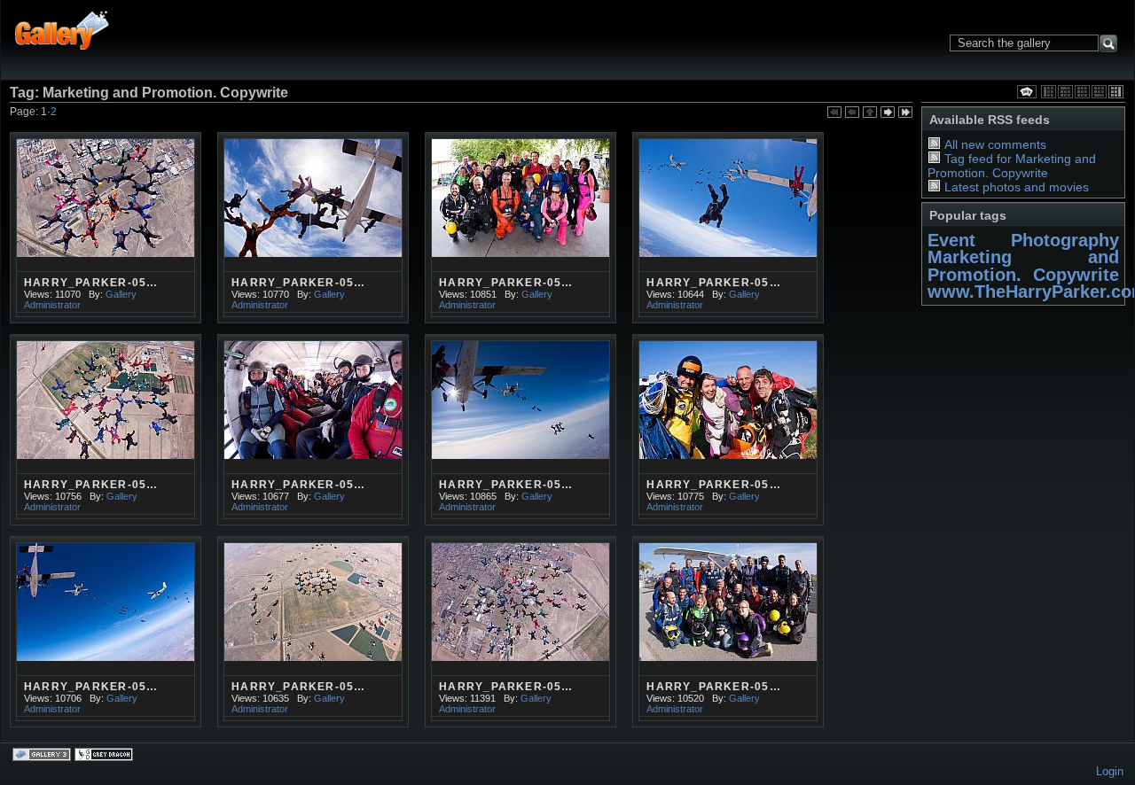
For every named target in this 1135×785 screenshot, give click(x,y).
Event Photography (1023, 240)
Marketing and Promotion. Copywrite (1023, 265)
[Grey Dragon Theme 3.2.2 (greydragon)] (105, 756)
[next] (888, 113)
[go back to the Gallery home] (62, 29)
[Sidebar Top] (1065, 91)
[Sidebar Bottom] (1099, 91)
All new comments (995, 144)
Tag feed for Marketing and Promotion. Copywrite (1012, 166)
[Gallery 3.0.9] (43, 756)
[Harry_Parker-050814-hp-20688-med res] (313, 631)
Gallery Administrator (80, 299)
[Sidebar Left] (1048, 91)
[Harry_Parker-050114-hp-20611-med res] (105, 429)
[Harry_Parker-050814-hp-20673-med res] (520, 631)
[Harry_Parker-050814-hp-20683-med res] (520, 429)
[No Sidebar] (1082, 91)
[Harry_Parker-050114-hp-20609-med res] (728, 227)
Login (1109, 771)
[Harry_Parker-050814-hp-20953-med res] (728, 631)
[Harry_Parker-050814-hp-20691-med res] (728, 429)
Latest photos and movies (1016, 187)
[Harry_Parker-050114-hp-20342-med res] (313, 227)
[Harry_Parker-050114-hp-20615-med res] (313, 429)
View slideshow (1027, 91)
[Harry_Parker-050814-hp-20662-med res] (105, 631)
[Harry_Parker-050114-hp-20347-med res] (520, 227)
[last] (905, 113)
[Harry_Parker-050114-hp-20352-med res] (105, 227)
